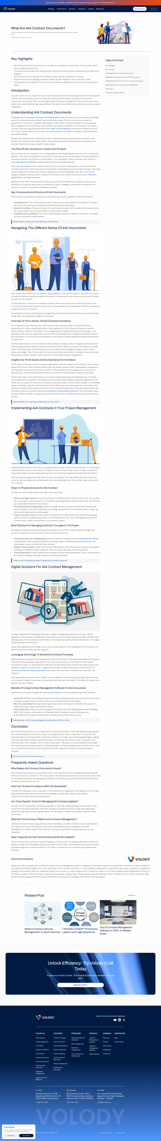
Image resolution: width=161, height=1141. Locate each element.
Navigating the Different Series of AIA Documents (48, 228)
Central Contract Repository (59, 1059)
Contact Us (107, 1054)
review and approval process (32, 670)
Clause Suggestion (42, 1042)
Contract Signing (59, 1054)
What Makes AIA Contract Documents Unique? (36, 768)
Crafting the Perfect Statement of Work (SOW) (41, 222)
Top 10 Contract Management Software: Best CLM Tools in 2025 (47, 720)
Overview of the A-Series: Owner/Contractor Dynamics (41, 321)
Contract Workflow (60, 1050)
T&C (56, 1132)
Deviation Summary (42, 1058)
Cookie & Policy (45, 1132)
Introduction (20, 90)
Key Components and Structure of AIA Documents (38, 192)
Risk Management (77, 1044)
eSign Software (94, 1054)
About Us (106, 1038)
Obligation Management (40, 1073)
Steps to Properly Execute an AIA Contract (34, 488)
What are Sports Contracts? (34, 756)
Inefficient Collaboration (76, 1049)
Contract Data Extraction (41, 1066)
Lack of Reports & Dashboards (77, 1055)
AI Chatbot (39, 1046)
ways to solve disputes (61, 128)
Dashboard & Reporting (58, 1069)
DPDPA (52, 1132)
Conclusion (19, 726)
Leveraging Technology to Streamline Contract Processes (42, 654)
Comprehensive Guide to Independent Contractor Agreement (45, 560)
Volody (57, 692)
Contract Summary (42, 1061)
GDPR (37, 1132)
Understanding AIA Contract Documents (41, 112)
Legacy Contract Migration (42, 1079)
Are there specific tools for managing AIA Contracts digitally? (45, 801)
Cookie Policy (25, 1131)
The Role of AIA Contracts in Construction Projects (38, 149)
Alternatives (107, 1046)
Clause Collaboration (61, 1064)
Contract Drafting (59, 1038)
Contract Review (59, 1042)
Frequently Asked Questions (32, 762)
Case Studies (119, 1042)
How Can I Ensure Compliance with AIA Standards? (39, 786)
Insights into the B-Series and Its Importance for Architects (43, 360)
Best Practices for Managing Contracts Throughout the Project (45, 525)
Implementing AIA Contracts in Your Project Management (53, 408)
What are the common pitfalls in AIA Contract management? (44, 819)
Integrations (107, 1050)
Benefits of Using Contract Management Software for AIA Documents (48, 688)
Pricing (105, 1042)
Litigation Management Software (94, 1048)
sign (56, 506)
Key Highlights (22, 59)
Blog (117, 1038)
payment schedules (27, 162)
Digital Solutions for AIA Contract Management (46, 567)
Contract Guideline (42, 1050)
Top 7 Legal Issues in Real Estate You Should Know (42, 402)
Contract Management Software (94, 1040)
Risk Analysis (40, 1038)
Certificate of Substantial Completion (63, 391)
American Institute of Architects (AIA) (43, 117)
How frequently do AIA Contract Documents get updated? (43, 837)
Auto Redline (40, 1054)
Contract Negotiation (61, 1046)
